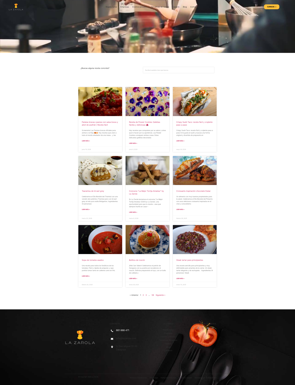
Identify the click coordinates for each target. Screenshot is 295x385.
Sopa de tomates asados (93, 260)
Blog (185, 7)
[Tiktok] (198, 328)
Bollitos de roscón (137, 260)
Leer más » (86, 141)
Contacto (194, 7)
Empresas (124, 7)
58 (153, 295)
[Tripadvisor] (213, 328)
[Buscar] (211, 70)
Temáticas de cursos (160, 7)
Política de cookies (185, 378)
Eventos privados (140, 7)
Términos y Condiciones (138, 378)
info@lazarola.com (126, 338)
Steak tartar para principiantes (189, 260)
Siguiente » (160, 295)
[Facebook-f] (203, 328)
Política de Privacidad (168, 378)
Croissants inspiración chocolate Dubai (193, 191)
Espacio (176, 7)
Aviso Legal (154, 378)
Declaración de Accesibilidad (205, 378)
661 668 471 (122, 330)
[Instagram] (193, 328)
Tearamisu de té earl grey (93, 191)
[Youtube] (208, 328)
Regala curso (111, 7)
